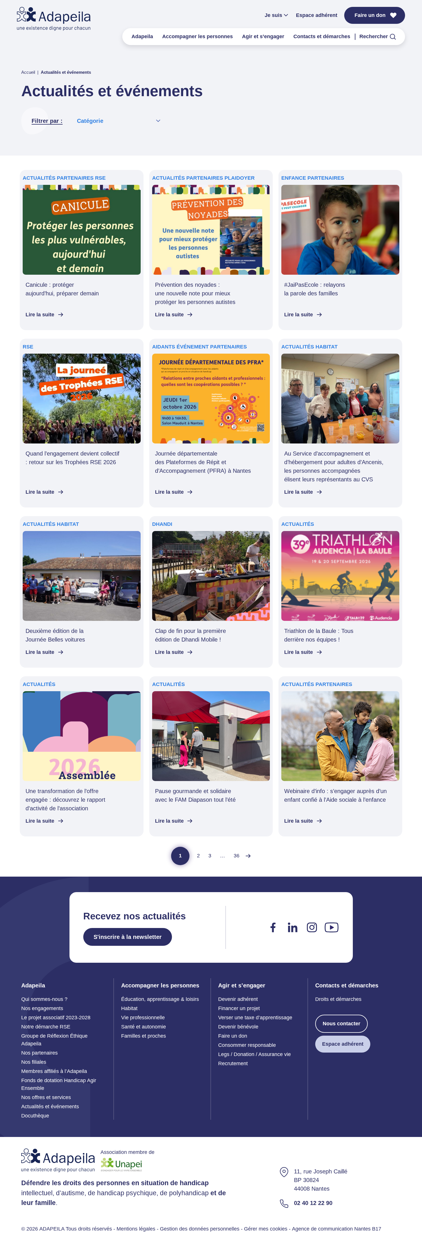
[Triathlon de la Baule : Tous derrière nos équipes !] (340, 592)
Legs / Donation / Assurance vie (254, 1054)
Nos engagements (42, 1008)
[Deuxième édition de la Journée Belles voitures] (82, 592)
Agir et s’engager (263, 36)
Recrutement (233, 1063)
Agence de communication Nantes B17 (336, 1228)
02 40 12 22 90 (313, 1203)
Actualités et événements (50, 1106)
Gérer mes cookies (265, 1228)
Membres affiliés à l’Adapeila (54, 1071)
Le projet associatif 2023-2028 (55, 1017)
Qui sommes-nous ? (44, 999)
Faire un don (370, 15)
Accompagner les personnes (197, 36)
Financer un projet (239, 1008)
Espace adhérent (316, 15)
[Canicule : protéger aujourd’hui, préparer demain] (82, 250)
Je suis (273, 15)
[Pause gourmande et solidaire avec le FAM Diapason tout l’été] (211, 756)
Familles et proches (143, 1036)
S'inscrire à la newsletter (128, 937)
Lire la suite (40, 314)
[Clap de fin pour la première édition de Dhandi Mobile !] (211, 592)
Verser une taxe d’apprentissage (255, 1017)
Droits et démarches (338, 999)
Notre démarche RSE (45, 1027)
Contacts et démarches (321, 36)
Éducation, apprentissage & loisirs (160, 999)
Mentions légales (136, 1228)
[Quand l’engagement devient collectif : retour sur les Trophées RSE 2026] (82, 423)
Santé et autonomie (143, 1027)
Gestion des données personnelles (199, 1228)
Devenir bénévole (238, 1027)
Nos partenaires (39, 1053)
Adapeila (142, 36)
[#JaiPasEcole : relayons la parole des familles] (340, 250)
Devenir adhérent (238, 999)
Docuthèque (35, 1116)
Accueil (28, 72)
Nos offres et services (46, 1097)
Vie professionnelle (143, 1017)
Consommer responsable (247, 1045)
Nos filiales (33, 1062)
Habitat (129, 1008)
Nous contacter (341, 1023)
